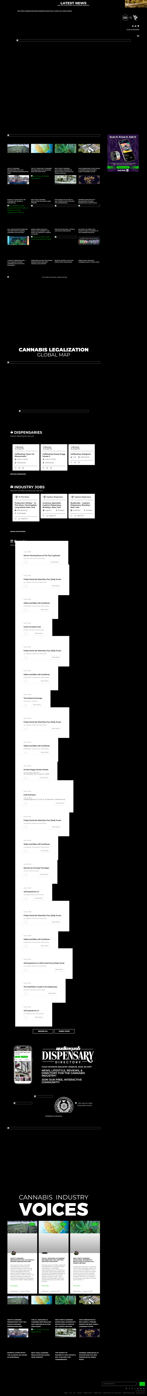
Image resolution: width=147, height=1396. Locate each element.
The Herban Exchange (33, 698)
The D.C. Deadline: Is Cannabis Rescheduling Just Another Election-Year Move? (41, 170)
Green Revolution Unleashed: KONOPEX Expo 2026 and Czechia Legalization (41, 262)
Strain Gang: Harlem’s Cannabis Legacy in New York (88, 261)
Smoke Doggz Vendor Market (36, 770)
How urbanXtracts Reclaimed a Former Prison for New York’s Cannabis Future (89, 170)
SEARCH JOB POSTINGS (18, 531)
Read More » (14, 1286)
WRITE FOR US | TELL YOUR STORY (112, 1393)
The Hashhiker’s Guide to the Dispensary (40, 987)
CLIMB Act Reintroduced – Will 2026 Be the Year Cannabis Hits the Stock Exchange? (16, 263)
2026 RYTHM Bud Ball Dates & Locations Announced (65, 230)
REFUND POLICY (140, 1393)
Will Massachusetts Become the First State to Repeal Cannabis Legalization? (17, 231)
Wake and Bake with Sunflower (37, 603)
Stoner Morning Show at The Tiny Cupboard (42, 555)
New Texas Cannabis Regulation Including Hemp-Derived (41, 201)
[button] (132, 26)
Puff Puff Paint (30, 795)
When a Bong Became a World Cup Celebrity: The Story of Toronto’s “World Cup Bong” (41, 232)
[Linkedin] (144, 1388)
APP (74, 1393)
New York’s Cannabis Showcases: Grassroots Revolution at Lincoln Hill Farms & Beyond (45, 11)
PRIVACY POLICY (88, 1393)
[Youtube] (141, 1388)
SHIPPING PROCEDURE (129, 1393)
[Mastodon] (132, 1388)
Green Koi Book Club (32, 627)
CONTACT (79, 1393)
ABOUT (66, 1393)
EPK (71, 1393)
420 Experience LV (31, 892)
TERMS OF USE (98, 1393)
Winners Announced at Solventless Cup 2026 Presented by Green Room (87, 201)
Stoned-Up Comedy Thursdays (36, 868)
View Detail (55, 562)
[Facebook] (126, 1388)
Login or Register (132, 30)
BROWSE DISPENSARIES (18, 474)
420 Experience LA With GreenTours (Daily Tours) (44, 963)
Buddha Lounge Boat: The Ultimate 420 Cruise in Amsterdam (16, 201)
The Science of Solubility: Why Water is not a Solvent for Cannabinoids (65, 201)
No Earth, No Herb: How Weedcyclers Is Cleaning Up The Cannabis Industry (88, 231)
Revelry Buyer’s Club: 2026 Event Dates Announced (64, 261)
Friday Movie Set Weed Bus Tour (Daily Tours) (42, 579)
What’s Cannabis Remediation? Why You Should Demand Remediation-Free (18, 171)
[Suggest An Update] (19, 468)
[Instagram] (129, 1388)
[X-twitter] (135, 1388)
